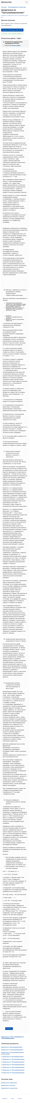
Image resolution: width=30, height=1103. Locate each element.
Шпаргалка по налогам (8, 1085)
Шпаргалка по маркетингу (9, 1082)
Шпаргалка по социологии (9, 1088)
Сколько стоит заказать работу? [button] (12, 33)
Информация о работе (12, 1037)
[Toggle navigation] (26, 2)
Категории (3, 7)
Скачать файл (15, 45)
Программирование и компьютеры (17, 7)
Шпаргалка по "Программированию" (12, 1050)
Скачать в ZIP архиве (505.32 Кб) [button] (12, 30)
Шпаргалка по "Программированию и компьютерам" (12, 1053)
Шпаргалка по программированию (11, 1047)
